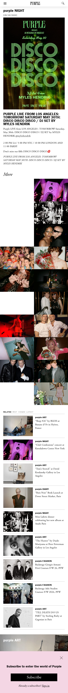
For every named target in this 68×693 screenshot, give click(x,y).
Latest (29, 412)
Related (7, 412)
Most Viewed (19, 412)
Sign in (46, 686)
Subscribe (34, 677)
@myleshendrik (23, 135)
